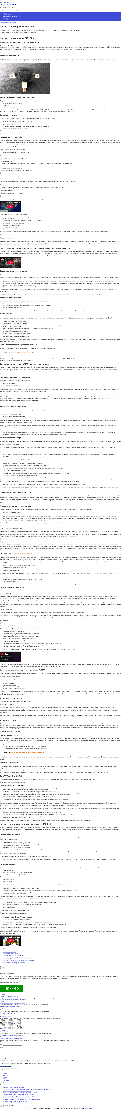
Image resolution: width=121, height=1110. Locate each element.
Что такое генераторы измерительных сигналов (15, 957)
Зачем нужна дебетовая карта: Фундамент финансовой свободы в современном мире (25, 1102)
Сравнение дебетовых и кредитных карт (13, 1087)
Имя (1, 1044)
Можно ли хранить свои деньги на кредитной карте (16, 1097)
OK (90, 1108)
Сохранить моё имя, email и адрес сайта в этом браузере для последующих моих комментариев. (27, 1063)
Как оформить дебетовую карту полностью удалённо (17, 1091)
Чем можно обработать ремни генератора (11, 1032)
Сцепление (6, 1080)
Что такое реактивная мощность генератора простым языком (19, 960)
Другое (5, 1077)
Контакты (5, 18)
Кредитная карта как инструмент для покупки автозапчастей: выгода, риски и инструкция (26, 1089)
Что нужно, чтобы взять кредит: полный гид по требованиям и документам (22, 1099)
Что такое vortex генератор (10, 952)
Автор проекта (6, 14)
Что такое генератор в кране (10, 953)
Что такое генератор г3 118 (7, 1016)
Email (1, 1047)
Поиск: (2, 10)
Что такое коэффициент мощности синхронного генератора (18, 958)
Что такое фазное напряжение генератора (14, 962)
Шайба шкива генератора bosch (11, 963)
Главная (5, 13)
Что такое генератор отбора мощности (13, 955)
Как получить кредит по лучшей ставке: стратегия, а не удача (19, 1096)
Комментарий (3, 1058)
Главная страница (4, 22)
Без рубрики (6, 1073)
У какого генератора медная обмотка (10, 1009)
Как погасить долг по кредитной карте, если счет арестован (18, 1094)
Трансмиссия (6, 1082)
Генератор (13, 22)
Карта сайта (6, 19)
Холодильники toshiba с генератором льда (11, 1038)
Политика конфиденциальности (11, 16)
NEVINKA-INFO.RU (8, 4)
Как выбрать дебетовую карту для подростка (15, 1101)
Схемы (4, 1078)
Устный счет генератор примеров (9, 996)
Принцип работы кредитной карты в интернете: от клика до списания (21, 1092)
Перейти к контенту (5, 0)
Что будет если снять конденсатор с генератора (12, 1003)
